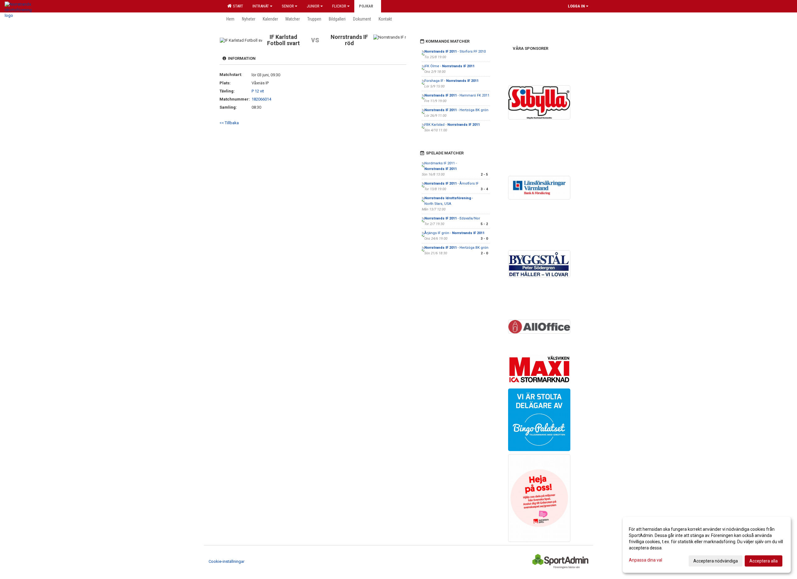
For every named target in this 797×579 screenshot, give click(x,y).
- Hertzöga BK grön (456, 110)
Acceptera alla (763, 560)
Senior (288, 6)
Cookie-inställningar (226, 561)
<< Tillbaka (229, 122)
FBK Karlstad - (452, 125)
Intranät (260, 6)
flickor (339, 6)
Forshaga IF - (451, 81)
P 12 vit (258, 91)
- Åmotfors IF (451, 183)
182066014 (261, 99)
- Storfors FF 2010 (455, 51)
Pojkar (366, 6)
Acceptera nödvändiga (715, 560)
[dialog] (707, 545)
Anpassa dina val (645, 560)
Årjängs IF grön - (454, 233)
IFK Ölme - (449, 66)
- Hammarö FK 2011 (456, 95)
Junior (313, 6)
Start (237, 6)
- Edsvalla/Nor (452, 218)
